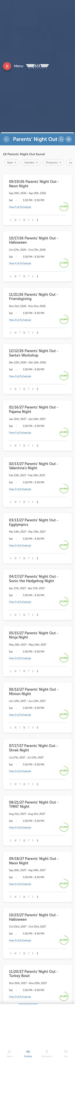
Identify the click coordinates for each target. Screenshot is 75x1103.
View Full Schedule (20, 207)
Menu (18, 66)
